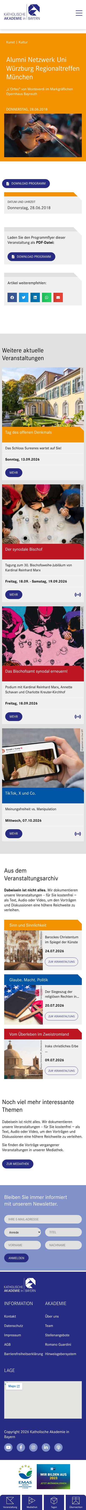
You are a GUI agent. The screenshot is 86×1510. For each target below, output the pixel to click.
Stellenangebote (57, 1334)
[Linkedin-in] (46, 1447)
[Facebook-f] (21, 1447)
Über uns (52, 1316)
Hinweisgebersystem (60, 1353)
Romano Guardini (58, 1344)
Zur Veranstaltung (61, 962)
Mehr (14, 472)
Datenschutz (13, 1325)
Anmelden (16, 1258)
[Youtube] (8, 1447)
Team (49, 1325)
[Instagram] (33, 1447)
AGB (7, 1344)
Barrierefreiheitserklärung (23, 1353)
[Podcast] (58, 1447)
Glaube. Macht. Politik (28, 979)
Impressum (12, 1334)
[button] (79, 13)
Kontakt (10, 1316)
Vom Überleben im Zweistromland (39, 1034)
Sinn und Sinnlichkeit (27, 925)
